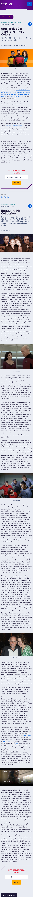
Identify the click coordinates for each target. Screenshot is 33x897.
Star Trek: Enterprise (15, 96)
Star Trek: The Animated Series (14, 92)
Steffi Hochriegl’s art (8, 742)
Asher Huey (27, 735)
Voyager (3, 96)
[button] (7, 4)
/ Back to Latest (7, 17)
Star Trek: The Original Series (11, 22)
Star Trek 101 (5, 197)
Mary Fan (16, 744)
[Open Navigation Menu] (29, 4)
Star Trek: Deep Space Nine (22, 94)
